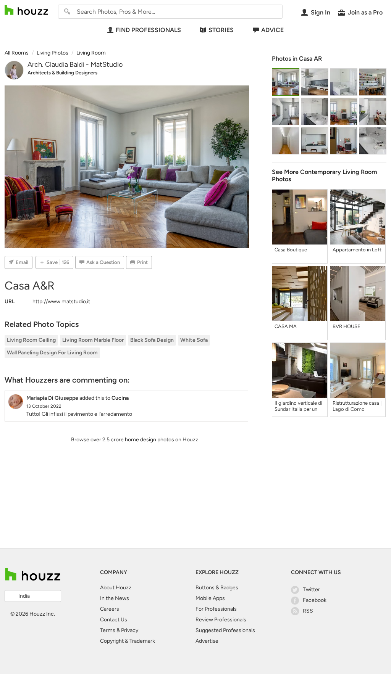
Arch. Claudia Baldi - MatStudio (75, 64)
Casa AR (310, 58)
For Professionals (216, 609)
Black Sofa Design (152, 340)
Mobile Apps (210, 598)
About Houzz (115, 587)
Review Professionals (221, 619)
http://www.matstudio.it (61, 301)
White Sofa (194, 340)
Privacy (129, 630)
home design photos (149, 439)
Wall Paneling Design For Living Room (52, 352)
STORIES (221, 30)
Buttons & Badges (217, 587)
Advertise (207, 641)
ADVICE (272, 30)
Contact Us (113, 619)
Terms (107, 630)
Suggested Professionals (225, 630)
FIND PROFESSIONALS (148, 30)
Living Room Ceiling (31, 340)
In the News (114, 598)
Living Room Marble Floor (93, 340)
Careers (109, 609)
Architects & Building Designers (62, 73)
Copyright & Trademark (127, 641)
